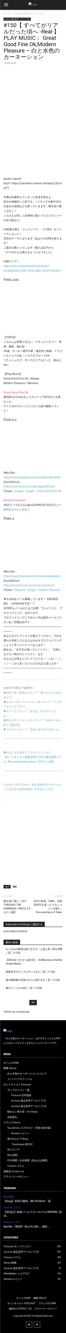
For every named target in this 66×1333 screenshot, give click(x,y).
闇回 (15, 886)
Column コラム (12, 1207)
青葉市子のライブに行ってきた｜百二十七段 (30, 971)
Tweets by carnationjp (17, 1011)
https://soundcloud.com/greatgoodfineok (29, 486)
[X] (37, 1325)
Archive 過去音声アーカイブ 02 (28, 13)
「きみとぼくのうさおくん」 (44, 729)
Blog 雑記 (9, 1196)
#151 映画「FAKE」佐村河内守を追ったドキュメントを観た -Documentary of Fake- (47, 907)
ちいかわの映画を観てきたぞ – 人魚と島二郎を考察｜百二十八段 (34, 951)
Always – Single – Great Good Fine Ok (38, 491)
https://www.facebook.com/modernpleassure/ (32, 576)
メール (47, 658)
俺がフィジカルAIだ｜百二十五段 (24, 988)
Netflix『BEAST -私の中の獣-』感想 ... (27, 1226)
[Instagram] (29, 1325)
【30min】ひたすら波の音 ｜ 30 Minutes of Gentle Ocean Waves (34, 962)
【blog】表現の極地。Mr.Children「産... (28, 1201)
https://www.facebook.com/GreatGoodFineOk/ (32, 477)
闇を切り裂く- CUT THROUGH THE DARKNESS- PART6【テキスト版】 (17, 907)
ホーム (7, 13)
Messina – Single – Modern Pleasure (37, 589)
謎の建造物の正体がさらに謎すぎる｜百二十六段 (33, 979)
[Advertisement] (33, 143)
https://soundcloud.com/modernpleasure (29, 585)
